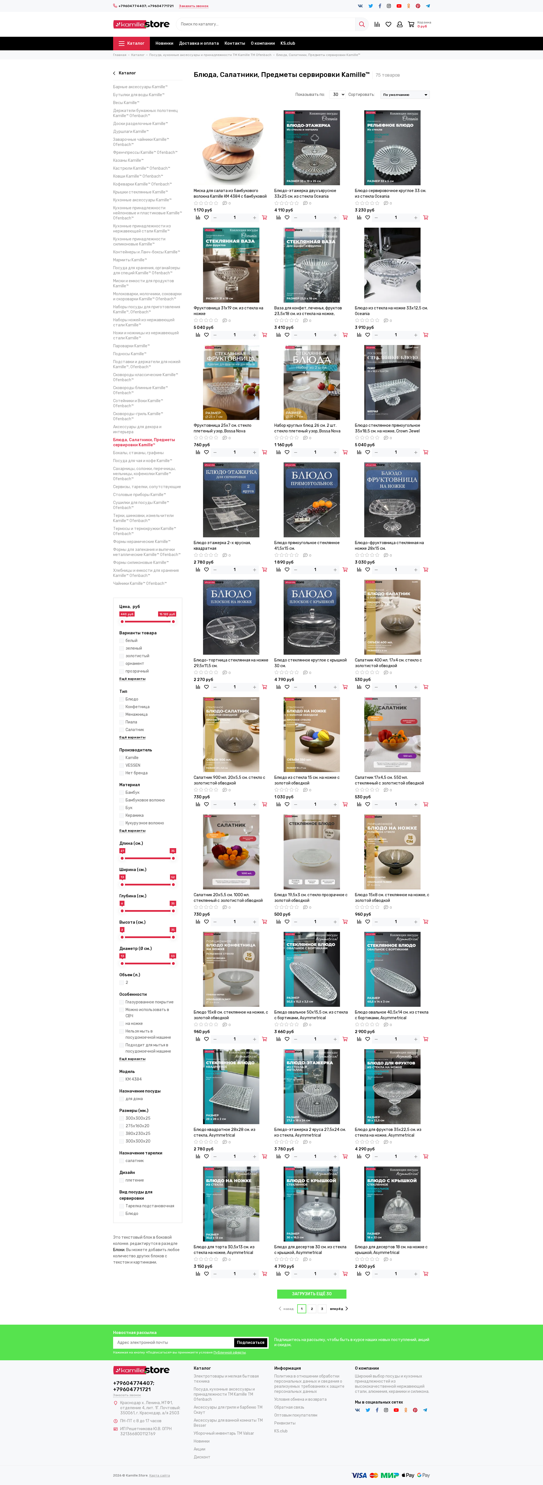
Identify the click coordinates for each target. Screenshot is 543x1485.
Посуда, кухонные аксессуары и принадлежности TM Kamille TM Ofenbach (224, 1394)
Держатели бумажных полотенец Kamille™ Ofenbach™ (145, 113)
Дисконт (202, 1457)
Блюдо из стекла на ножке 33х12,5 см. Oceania (391, 311)
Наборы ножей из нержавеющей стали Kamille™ (143, 322)
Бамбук (132, 792)
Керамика (135, 815)
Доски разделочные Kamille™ (140, 123)
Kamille (132, 757)
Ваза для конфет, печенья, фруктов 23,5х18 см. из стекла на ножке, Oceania (308, 311)
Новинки (164, 43)
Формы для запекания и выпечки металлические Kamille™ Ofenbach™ (147, 552)
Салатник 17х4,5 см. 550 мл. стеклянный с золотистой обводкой (389, 780)
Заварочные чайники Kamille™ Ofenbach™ (141, 142)
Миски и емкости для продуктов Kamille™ (143, 283)
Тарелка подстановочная (150, 1206)
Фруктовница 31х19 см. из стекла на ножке (228, 311)
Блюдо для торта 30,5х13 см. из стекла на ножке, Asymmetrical (224, 1250)
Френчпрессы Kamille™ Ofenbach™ (145, 152)
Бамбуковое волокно (145, 800)
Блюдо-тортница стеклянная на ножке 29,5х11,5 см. (231, 663)
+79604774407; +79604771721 (145, 6)
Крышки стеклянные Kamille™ (140, 192)
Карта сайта (159, 1475)
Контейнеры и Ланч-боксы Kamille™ (146, 252)
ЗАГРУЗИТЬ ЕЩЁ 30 (312, 1294)
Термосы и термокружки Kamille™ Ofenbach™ (144, 531)
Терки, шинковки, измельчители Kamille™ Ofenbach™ (143, 518)
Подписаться (250, 1342)
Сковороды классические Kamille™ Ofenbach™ (145, 377)
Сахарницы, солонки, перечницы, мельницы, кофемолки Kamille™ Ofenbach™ (144, 473)
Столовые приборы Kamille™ (139, 494)
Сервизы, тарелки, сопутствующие (147, 486)
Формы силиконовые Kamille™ (141, 562)
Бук (129, 807)
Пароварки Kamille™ (131, 346)
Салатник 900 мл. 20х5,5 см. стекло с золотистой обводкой (229, 780)
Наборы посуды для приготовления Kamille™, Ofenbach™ (146, 309)
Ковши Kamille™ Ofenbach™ (138, 176)
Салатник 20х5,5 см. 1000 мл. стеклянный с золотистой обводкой (228, 898)
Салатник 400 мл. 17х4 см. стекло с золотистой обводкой (388, 663)
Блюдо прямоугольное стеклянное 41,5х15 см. (307, 545)
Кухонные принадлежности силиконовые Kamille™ (139, 242)
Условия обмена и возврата (300, 1399)
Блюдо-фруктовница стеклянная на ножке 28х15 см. (389, 545)
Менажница (137, 714)
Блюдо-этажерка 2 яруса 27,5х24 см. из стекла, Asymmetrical (310, 1132)
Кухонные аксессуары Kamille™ (142, 200)
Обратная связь (289, 1407)
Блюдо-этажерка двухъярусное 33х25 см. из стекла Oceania (305, 193)
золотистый (137, 656)
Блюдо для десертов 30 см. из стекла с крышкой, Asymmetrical (310, 1250)
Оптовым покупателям (295, 1415)
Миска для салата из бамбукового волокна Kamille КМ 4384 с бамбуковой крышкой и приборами (230, 193)
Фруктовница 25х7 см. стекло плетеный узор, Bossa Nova (222, 428)
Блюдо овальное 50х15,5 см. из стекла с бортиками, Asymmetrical (311, 1015)
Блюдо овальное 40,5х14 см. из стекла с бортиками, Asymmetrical (391, 1015)
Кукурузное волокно (145, 823)
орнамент (135, 663)
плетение (135, 1180)
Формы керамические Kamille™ (142, 541)
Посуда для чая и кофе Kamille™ (142, 460)
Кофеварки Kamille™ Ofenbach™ (142, 184)
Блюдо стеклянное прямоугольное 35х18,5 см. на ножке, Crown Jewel (387, 428)
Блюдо (132, 699)
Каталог (135, 43)
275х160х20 (137, 1126)
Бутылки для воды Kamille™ (139, 94)
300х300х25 (138, 1118)
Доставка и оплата (199, 43)
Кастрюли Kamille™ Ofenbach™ (141, 168)
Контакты (235, 43)
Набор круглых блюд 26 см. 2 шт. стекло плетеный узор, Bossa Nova (307, 428)
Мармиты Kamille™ (130, 260)
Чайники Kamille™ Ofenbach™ (140, 583)
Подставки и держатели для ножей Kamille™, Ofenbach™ (146, 364)
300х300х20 (138, 1141)
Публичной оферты (230, 1352)
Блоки (118, 1249)
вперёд (336, 1309)
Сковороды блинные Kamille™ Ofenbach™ (140, 390)
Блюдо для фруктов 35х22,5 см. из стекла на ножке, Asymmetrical (388, 1132)
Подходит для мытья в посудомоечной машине (148, 1048)
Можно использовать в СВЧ (147, 1012)
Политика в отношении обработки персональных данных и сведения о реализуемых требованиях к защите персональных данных (309, 1384)
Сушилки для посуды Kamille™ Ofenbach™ (141, 505)
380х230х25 (138, 1133)
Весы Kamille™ (126, 102)
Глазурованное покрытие (150, 1002)
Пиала (131, 722)
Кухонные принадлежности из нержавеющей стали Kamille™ (142, 229)
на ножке (134, 1023)
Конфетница (138, 706)
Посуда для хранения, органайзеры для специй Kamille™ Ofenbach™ (146, 270)
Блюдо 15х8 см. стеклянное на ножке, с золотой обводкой (392, 898)
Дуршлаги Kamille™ (131, 131)
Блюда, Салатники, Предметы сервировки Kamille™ (144, 442)
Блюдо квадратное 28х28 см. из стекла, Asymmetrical (224, 1132)
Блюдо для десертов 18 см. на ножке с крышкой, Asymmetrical (391, 1250)
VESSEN (133, 765)
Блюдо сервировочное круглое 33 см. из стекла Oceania (390, 193)
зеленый (134, 648)
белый (131, 640)
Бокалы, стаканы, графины (138, 453)
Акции (199, 1449)
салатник (135, 1160)
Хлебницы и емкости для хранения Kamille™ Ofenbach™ (146, 573)
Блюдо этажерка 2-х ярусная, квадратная (222, 545)
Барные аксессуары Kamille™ (140, 87)
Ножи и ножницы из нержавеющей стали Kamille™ (146, 335)
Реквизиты (285, 1423)
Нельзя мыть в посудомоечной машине (148, 1034)
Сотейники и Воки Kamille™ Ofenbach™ (138, 403)
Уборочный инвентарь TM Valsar (224, 1433)
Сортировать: (361, 94)
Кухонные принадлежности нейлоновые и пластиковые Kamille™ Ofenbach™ (147, 213)
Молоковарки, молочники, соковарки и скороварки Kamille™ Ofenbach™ (147, 296)
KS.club (288, 43)
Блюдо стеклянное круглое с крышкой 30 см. (310, 663)
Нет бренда (137, 773)
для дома (134, 1098)
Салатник (135, 729)
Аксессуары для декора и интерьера (137, 429)
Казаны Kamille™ (128, 160)
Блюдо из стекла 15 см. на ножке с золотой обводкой (307, 780)
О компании (263, 43)
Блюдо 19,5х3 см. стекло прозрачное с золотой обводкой (311, 898)
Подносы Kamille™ (129, 354)
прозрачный (137, 671)
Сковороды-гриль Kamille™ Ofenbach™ (138, 416)
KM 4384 (134, 1079)
